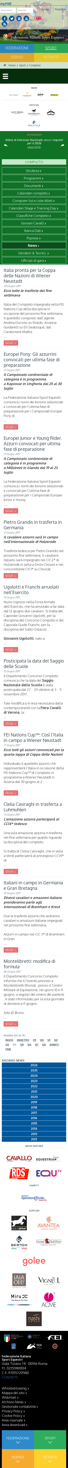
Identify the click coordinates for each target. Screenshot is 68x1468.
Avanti (54, 1044)
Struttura (32, 170)
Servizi (17, 57)
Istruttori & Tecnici (32, 253)
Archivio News (13, 1402)
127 (36, 1044)
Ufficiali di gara (32, 260)
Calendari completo (32, 193)
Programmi (32, 178)
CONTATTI (10, 1377)
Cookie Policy (12, 1415)
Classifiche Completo (32, 215)
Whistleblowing (14, 1388)
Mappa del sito (13, 1392)
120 (42, 1040)
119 (34, 1040)
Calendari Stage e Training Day (32, 208)
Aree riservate (12, 1420)
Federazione (17, 47)
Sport (50, 1438)
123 (7, 1044)
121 (48, 1040)
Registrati (60, 9)
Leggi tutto (34, 147)
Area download (13, 1424)
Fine (8, 1049)
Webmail (9, 1397)
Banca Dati (32, 230)
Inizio (9, 1040)
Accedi (45, 9)
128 (44, 1044)
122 (55, 1040)
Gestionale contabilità (19, 1406)
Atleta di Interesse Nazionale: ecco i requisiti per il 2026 (34, 141)
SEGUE (9, 342)
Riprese (32, 238)
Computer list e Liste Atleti (32, 200)
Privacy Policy (12, 1411)
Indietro (23, 1040)
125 (22, 1044)
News (32, 245)
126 (29, 1044)
